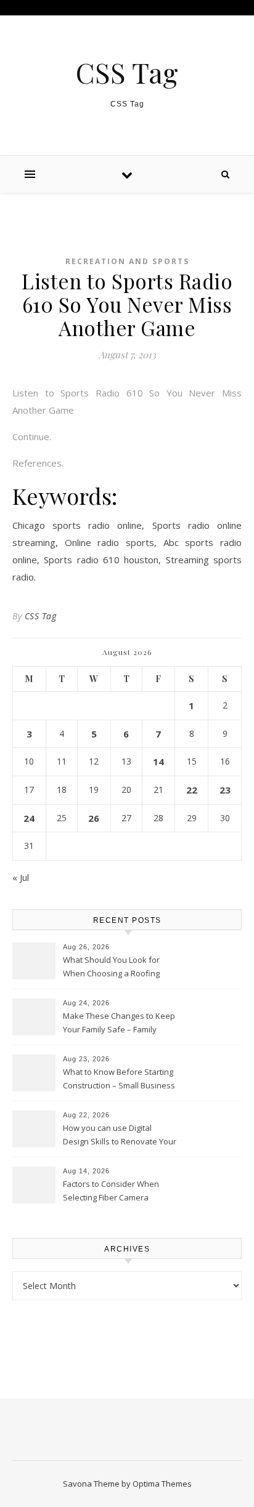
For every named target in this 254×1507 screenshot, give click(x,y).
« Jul (20, 877)
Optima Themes (162, 1483)
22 (191, 790)
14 (158, 761)
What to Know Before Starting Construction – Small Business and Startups (119, 1079)
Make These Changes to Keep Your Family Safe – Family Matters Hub (119, 1023)
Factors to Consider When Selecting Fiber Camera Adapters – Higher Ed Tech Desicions (112, 1191)
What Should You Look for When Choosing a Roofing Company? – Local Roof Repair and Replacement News (119, 967)
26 (93, 818)
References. (37, 463)
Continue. (31, 436)
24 (29, 818)
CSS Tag (127, 72)
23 (225, 790)
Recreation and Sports (127, 261)
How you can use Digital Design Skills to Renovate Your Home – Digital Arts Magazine (119, 1135)
